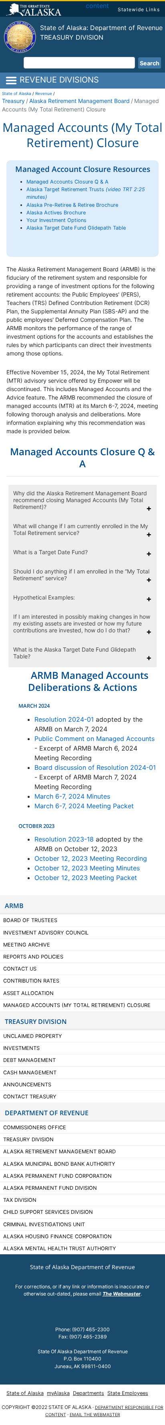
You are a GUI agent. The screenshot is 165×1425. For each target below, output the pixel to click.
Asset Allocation (28, 993)
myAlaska (58, 1393)
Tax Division (19, 1200)
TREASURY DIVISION (36, 1021)
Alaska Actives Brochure (56, 213)
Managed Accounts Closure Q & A (67, 182)
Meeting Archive (26, 945)
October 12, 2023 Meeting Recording (90, 858)
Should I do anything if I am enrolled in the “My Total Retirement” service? (81, 574)
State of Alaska (35, 10)
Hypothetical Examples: (44, 597)
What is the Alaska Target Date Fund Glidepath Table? (74, 653)
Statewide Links (139, 9)
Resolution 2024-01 (65, 719)
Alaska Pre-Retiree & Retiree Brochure (72, 205)
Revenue (43, 93)
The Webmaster (122, 1294)
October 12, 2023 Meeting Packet (85, 878)
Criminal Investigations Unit (44, 1224)
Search (149, 63)
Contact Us (19, 969)
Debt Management (29, 1060)
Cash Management (29, 1073)
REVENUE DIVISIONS (58, 80)
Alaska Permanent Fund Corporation (57, 1176)
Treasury (13, 100)
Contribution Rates (31, 981)
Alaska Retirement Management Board (79, 100)
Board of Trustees (30, 920)
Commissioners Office (34, 1127)
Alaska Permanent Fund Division (50, 1188)
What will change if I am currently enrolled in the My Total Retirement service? (80, 529)
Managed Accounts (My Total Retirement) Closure (77, 1005)
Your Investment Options (56, 220)
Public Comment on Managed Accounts (94, 739)
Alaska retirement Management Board (59, 1151)
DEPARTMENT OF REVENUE (47, 1112)
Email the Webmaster (95, 1414)
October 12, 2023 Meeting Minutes (87, 868)
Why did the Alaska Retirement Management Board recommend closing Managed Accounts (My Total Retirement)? (80, 500)
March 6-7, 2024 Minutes (72, 796)
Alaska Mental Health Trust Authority (59, 1248)
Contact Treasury (29, 1097)
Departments (88, 1393)
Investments (21, 1048)
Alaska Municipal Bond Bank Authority (59, 1164)
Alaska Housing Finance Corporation (57, 1236)
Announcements (28, 1085)
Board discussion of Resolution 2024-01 (95, 767)
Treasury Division (71, 37)
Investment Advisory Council (46, 933)
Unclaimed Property (32, 1036)
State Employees (127, 1393)
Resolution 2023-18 (64, 839)
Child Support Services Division (48, 1212)
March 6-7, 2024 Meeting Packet (84, 806)
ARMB (14, 905)
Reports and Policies (33, 957)
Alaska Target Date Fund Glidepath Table (76, 228)
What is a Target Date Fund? (50, 552)
